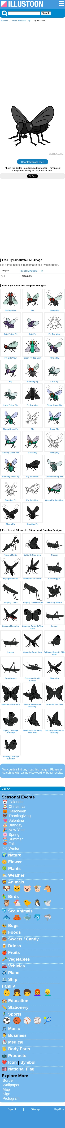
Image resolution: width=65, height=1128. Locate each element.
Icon (12, 1062)
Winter (13, 848)
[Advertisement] (32, 58)
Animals (16, 882)
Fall (11, 844)
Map (6, 1089)
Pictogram (11, 1098)
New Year (16, 830)
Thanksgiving (19, 816)
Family (8, 986)
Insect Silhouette (19, 21)
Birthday (15, 825)
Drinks (14, 945)
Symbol (28, 1062)
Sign (6, 1094)
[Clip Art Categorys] (61, 5)
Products (17, 1055)
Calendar (16, 802)
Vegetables (19, 959)
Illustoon (4, 21)
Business (17, 1035)
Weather (16, 875)
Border (8, 1080)
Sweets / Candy (23, 939)
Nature (14, 855)
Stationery (18, 1007)
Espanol (12, 1109)
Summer (15, 839)
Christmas (16, 806)
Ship (12, 979)
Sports (14, 1014)
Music (14, 1028)
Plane (13, 972)
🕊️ (48, 903)
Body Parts (19, 1048)
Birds (13, 896)
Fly (29, 21)
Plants (14, 868)
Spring (13, 834)
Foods (14, 932)
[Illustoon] (22, 6)
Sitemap (35, 1109)
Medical (15, 1042)
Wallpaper (11, 1085)
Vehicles (16, 966)
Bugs (13, 925)
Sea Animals (20, 911)
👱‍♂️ (48, 992)
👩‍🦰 (37, 992)
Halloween (17, 811)
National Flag (21, 1069)
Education (18, 1000)
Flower (15, 861)
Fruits (14, 952)
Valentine (16, 820)
